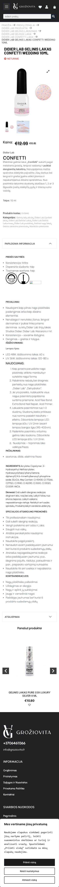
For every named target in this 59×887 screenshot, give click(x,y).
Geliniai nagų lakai (42, 223)
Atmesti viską (29, 880)
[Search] (53, 16)
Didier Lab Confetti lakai (17, 37)
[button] (29, 706)
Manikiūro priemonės (39, 226)
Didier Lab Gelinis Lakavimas (19, 31)
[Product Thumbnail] (48, 71)
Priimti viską (29, 862)
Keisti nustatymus (29, 871)
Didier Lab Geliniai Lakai (16, 34)
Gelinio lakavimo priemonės (15, 226)
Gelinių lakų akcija (24, 217)
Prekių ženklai (26, 25)
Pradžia (6, 25)
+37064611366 (14, 743)
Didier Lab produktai (15, 28)
